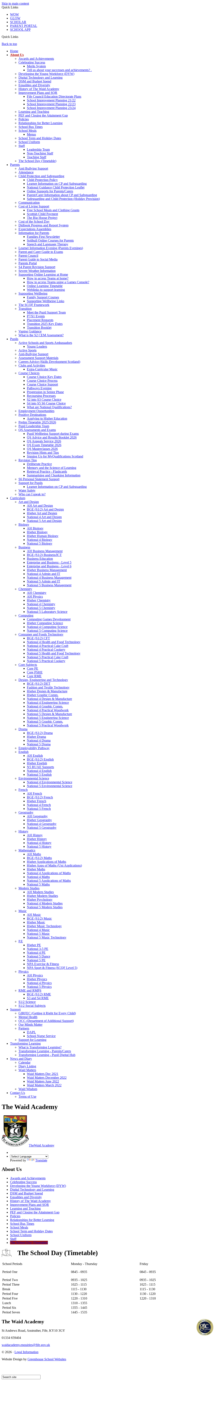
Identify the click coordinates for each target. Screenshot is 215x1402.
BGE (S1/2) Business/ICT (44, 555)
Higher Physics (37, 979)
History (23, 831)
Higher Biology (37, 532)
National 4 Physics (39, 983)
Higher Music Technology (44, 926)
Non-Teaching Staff (40, 153)
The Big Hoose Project (42, 217)
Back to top (9, 44)
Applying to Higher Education (47, 418)
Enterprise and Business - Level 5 (49, 562)
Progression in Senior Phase (45, 392)
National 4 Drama (39, 740)
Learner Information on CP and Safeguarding (57, 183)
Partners (23, 1028)
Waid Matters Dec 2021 (42, 1074)
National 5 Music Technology (46, 937)
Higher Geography (39, 820)
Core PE (32, 668)
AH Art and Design (40, 505)
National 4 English (39, 771)
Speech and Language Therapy (47, 244)
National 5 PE (36, 960)
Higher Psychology (39, 899)
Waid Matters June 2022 (43, 1081)
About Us (17, 55)
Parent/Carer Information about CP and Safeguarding (62, 195)
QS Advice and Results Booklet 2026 (52, 437)
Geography (25, 812)
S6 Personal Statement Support (38, 479)
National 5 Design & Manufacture (49, 714)
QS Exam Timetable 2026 (44, 445)
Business (24, 547)
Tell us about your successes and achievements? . (59, 70)
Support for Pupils (30, 483)
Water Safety (26, 490)
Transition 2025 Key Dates (45, 324)
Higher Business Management (47, 570)
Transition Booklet (39, 327)
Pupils (14, 339)
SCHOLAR (18, 22)
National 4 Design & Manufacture (49, 699)
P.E (20, 941)
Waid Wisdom (27, 1089)
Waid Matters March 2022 (44, 1085)
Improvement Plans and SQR (37, 92)
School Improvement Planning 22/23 (51, 104)
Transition (25, 308)
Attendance (26, 172)
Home (14, 51)
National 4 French (39, 805)
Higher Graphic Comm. (42, 695)
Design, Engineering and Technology (43, 680)
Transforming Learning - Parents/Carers (44, 1051)
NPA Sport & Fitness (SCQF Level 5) (52, 968)
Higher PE (34, 945)
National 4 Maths (38, 877)
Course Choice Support (42, 384)
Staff (21, 146)
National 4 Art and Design (44, 517)
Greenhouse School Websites (47, 1359)
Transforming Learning (25, 1043)
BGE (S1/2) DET (38, 683)
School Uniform (29, 142)
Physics (23, 971)
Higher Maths (36, 869)
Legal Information (26, 1352)
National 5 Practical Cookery (46, 661)
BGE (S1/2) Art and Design (45, 509)
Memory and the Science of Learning (51, 468)
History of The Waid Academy (38, 89)
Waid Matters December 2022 (47, 1077)
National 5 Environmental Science (49, 786)
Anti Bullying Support (33, 168)
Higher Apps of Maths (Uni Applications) (54, 865)
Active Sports (27, 350)
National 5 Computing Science (47, 630)
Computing (25, 615)
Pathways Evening (39, 388)
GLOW (15, 18)
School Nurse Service (41, 1036)
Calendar (24, 1062)
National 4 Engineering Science (48, 702)
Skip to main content (15, 3)
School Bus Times (30, 127)
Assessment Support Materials (38, 358)
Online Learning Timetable (45, 286)
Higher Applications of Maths (46, 861)
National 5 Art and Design (44, 521)
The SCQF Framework (33, 305)
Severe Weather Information (37, 271)
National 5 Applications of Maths (49, 880)
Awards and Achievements (36, 58)
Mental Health (27, 1017)
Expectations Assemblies (34, 229)
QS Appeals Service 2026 (44, 441)
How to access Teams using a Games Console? (58, 282)
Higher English (37, 763)
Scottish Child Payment (42, 214)
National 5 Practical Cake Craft (47, 657)
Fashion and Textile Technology (48, 687)
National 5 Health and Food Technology (53, 653)
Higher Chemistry (39, 600)
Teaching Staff (36, 157)
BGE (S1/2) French (40, 797)
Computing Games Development (49, 619)
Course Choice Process (42, 380)
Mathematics (26, 850)
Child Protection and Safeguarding (41, 176)
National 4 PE (36, 952)
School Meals (27, 130)
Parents (15, 164)
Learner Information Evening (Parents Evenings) (50, 248)
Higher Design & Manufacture (47, 691)
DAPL (31, 1032)
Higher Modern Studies (42, 896)
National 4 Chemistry (41, 604)
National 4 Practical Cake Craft (47, 646)
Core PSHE (35, 672)
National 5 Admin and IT (43, 581)
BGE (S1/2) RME (39, 994)
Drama (23, 729)
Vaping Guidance (30, 331)
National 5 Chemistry (41, 608)
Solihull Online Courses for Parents (50, 240)
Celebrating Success (31, 62)
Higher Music (36, 922)
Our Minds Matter (30, 1024)
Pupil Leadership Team (33, 426)
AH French (34, 793)
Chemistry (25, 589)
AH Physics (35, 596)
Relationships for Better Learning (40, 123)
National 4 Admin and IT (43, 574)
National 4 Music (38, 930)
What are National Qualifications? (49, 407)
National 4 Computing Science (47, 627)
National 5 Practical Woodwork (48, 725)
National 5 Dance (38, 956)
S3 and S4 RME (38, 998)
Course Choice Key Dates (44, 377)
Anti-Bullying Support (33, 354)
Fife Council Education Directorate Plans (54, 96)
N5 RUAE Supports (40, 767)
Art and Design (28, 502)
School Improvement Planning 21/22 (51, 100)
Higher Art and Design (42, 513)
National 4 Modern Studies (45, 903)
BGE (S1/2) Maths (39, 858)
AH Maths (34, 854)
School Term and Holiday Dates (39, 138)
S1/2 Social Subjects (32, 1005)
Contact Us (17, 1093)
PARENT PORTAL (23, 26)
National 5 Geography (41, 827)
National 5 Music (38, 933)
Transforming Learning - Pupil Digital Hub (46, 1055)
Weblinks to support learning (46, 289)
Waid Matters (27, 1070)
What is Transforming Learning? (40, 1047)
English (23, 752)
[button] (20, 36)
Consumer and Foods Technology (40, 634)
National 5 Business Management (49, 585)
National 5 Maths (38, 884)
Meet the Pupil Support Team (46, 312)
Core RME (34, 676)
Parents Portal (27, 263)
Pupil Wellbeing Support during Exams (53, 433)
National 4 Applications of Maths (49, 873)
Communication (29, 202)
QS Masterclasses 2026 (42, 449)
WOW (14, 14)
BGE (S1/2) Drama (40, 733)
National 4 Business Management (49, 577)
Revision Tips (27, 460)
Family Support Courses (43, 297)
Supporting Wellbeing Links (45, 301)
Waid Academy (41, 1145)
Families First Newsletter (43, 236)
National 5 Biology (39, 543)
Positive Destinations (32, 414)
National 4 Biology (39, 539)
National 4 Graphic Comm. (45, 706)
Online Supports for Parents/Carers (50, 191)
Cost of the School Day (34, 221)
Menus (31, 134)
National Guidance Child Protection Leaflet (55, 187)
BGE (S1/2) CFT (38, 638)
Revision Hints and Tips (43, 452)
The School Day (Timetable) (37, 161)
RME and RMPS (29, 990)
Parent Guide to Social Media (38, 259)
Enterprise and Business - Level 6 (49, 566)
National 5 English (39, 774)
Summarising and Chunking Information (53, 475)
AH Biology (35, 528)
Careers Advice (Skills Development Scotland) (49, 361)
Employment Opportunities (36, 411)
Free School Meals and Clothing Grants (53, 210)
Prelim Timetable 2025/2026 (37, 422)
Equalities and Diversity (34, 85)
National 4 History (39, 843)
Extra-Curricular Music (42, 369)
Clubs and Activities (31, 365)
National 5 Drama (39, 744)
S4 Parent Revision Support (36, 267)
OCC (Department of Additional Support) (46, 1021)
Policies (23, 119)
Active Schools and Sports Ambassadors (45, 343)
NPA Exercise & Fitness (43, 964)
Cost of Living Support (33, 206)
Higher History (37, 839)
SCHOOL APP (20, 29)
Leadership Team (38, 149)
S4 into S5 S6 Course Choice (46, 403)
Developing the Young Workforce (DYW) (46, 74)
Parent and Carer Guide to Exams (40, 252)
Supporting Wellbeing (32, 293)
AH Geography (37, 816)
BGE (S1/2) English (40, 759)
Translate (41, 1160)
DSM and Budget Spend (34, 81)
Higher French (36, 801)
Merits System (36, 66)
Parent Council (28, 255)
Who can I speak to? (32, 494)
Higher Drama (36, 736)
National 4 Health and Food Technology (53, 642)
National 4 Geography (41, 824)
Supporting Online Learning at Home (43, 274)
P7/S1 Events (36, 316)
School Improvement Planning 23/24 (51, 108)
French (23, 789)
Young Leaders (37, 346)
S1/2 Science (27, 1002)
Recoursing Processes (41, 396)
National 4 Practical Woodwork (48, 710)
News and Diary (21, 1058)
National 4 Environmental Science (49, 782)
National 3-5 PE (37, 949)
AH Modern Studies (40, 892)
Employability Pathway (34, 748)
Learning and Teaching (33, 111)
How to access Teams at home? (47, 278)
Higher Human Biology (42, 536)
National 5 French (39, 808)
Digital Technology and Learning (40, 77)
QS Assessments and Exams (37, 430)
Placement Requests (40, 320)
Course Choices (28, 373)
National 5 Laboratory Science (47, 611)
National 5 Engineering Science (48, 718)
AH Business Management (45, 551)
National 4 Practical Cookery (46, 649)
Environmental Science (33, 778)
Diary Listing (27, 1066)
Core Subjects (27, 664)
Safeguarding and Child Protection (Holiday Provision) (63, 199)
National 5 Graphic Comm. (45, 721)
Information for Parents (33, 233)
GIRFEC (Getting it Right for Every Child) (47, 1013)
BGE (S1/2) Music (39, 918)
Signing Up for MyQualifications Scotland (55, 456)
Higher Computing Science (45, 623)
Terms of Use (27, 1096)
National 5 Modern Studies (45, 907)
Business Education (40, 558)
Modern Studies (28, 888)
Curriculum (17, 498)
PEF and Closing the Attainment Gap (43, 115)
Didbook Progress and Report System (43, 225)
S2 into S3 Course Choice (44, 399)
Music (22, 911)
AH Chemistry (36, 593)
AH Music (34, 914)
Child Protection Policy (42, 180)
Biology (23, 524)
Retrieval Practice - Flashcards (47, 471)
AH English (35, 755)
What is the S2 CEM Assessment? (41, 335)
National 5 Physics (39, 986)
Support (15, 1009)
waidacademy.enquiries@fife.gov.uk (26, 1345)
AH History (35, 835)
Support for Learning (32, 1040)
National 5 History (39, 846)
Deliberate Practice (39, 464)
